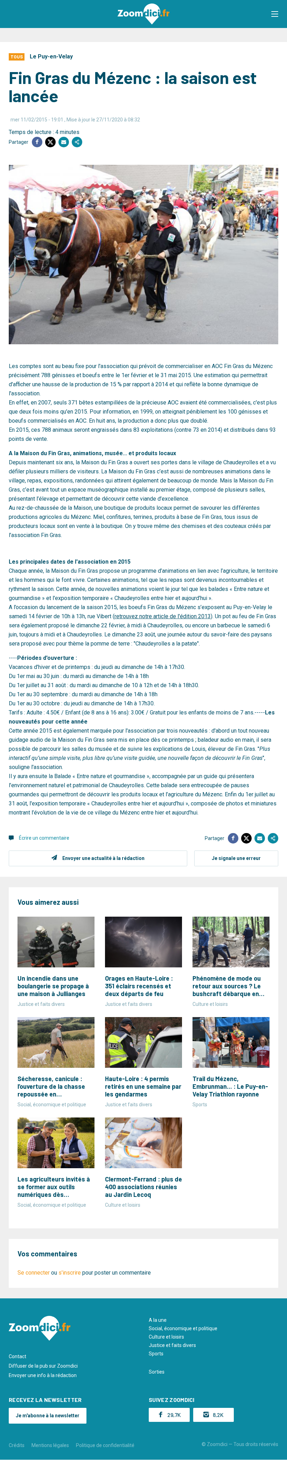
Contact (17, 1356)
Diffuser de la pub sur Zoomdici (43, 1366)
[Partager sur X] (50, 142)
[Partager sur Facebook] (37, 142)
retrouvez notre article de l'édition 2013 (162, 616)
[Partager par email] (63, 142)
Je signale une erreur (236, 858)
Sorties (156, 1372)
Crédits (16, 1445)
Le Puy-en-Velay (51, 56)
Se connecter (34, 1272)
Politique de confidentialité (105, 1445)
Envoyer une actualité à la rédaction (103, 858)
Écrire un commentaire (44, 838)
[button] (275, 13)
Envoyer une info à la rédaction (43, 1375)
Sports (156, 1353)
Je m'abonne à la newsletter (47, 1415)
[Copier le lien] (77, 142)
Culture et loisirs (166, 1337)
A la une (158, 1320)
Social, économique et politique (183, 1328)
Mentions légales (50, 1445)
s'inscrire (69, 1272)
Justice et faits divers (172, 1345)
